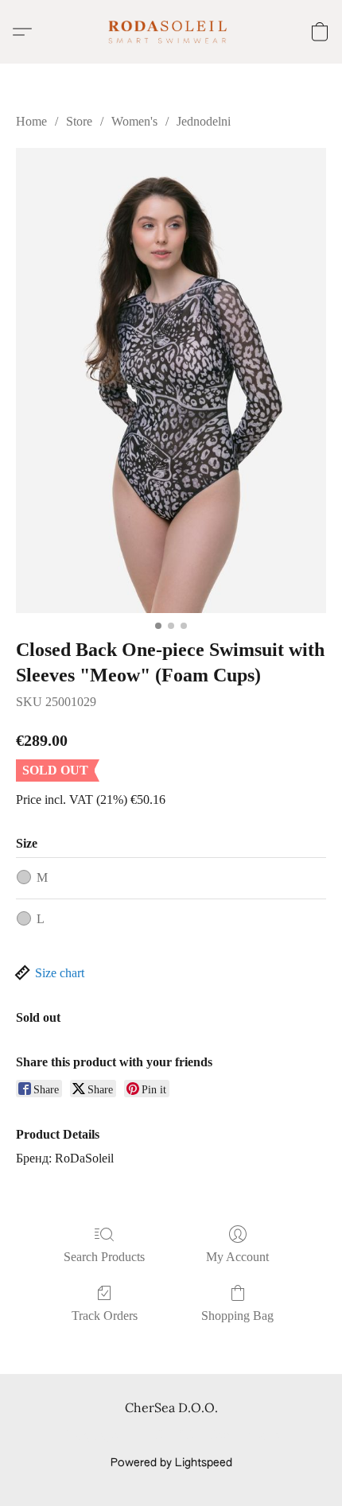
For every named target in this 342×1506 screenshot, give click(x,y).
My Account (237, 1256)
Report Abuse (244, 1436)
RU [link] (162, 1436)
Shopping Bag (237, 1315)
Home (31, 121)
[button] (171, 32)
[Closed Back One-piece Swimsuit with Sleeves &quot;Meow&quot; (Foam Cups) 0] (171, 380)
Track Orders (105, 1315)
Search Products (104, 1256)
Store (79, 121)
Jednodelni (204, 121)
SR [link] (185, 1436)
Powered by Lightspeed (171, 1463)
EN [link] (138, 1436)
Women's (134, 121)
